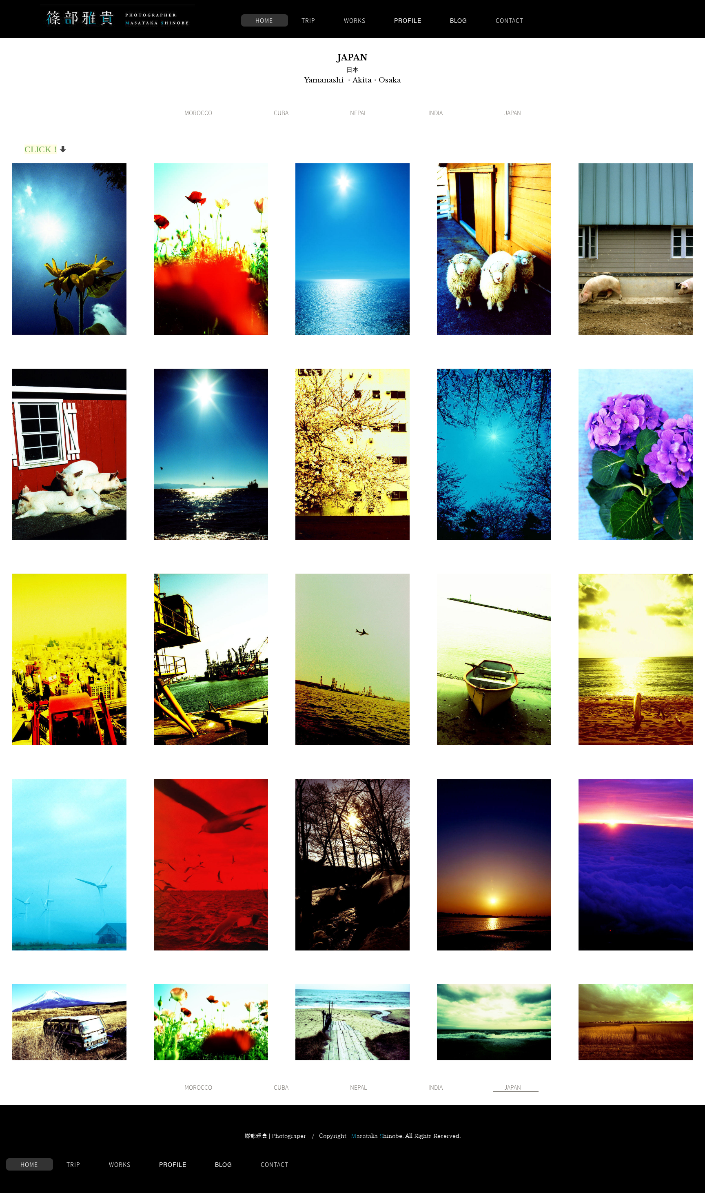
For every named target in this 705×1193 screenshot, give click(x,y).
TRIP (308, 20)
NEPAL (358, 113)
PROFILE (407, 20)
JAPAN (512, 113)
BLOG (458, 20)
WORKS (355, 20)
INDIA (435, 113)
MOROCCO (198, 113)
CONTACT (509, 20)
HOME (264, 20)
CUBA (281, 113)
